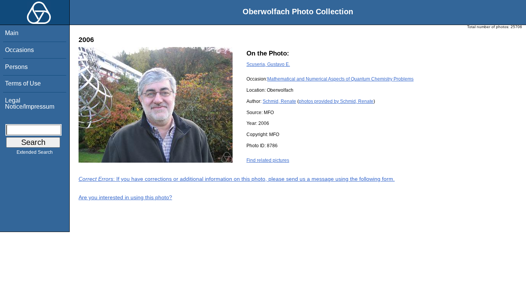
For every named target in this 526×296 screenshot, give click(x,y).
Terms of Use (23, 83)
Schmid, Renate (279, 101)
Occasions (19, 50)
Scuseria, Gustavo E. (268, 64)
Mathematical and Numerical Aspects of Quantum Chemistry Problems (340, 79)
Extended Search (35, 152)
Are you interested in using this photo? (125, 197)
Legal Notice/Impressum (29, 103)
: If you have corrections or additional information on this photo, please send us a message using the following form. (237, 179)
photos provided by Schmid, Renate (336, 101)
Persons (16, 67)
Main (11, 33)
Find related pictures (267, 160)
